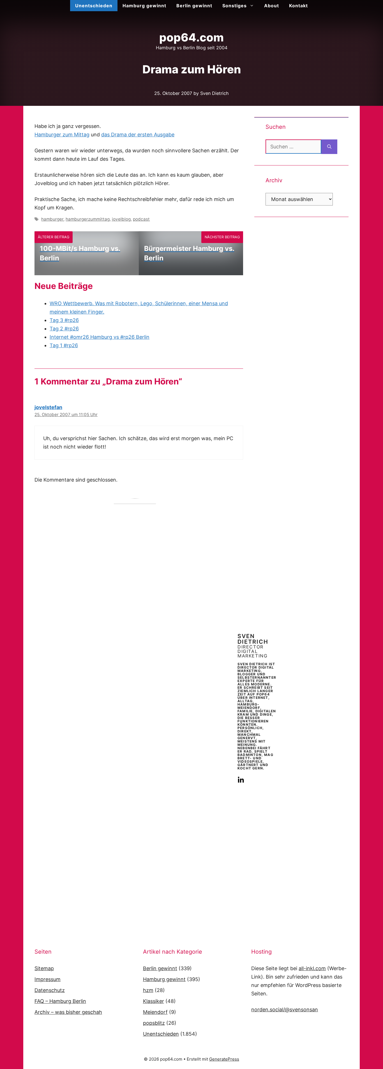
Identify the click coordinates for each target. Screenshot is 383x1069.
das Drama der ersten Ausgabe (137, 134)
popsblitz (154, 1023)
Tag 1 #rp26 (64, 345)
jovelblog (121, 219)
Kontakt (298, 5)
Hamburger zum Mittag (61, 134)
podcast (141, 219)
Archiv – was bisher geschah (68, 1012)
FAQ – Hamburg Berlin (60, 1001)
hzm (148, 990)
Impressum (47, 979)
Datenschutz (49, 990)
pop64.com (191, 37)
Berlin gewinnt (194, 5)
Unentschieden (93, 5)
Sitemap (44, 968)
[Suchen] (329, 146)
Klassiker (153, 1001)
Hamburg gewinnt (144, 5)
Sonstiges (234, 5)
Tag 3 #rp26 (64, 320)
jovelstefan (48, 407)
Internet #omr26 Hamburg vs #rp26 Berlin (99, 337)
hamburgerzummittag (88, 219)
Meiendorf (155, 1012)
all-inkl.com (312, 968)
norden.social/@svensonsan (284, 1009)
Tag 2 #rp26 (64, 329)
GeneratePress (224, 1059)
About (271, 5)
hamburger (52, 219)
